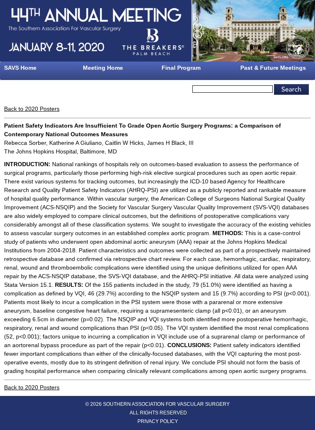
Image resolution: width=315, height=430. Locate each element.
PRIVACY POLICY (157, 421)
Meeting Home (103, 67)
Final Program (181, 67)
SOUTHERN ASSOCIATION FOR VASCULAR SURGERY (166, 404)
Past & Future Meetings (273, 67)
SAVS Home (20, 67)
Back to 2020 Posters (31, 108)
